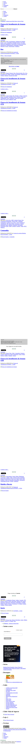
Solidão (6, 355)
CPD (25, 600)
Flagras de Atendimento (6, 44)
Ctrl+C (14, 222)
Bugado (17, 95)
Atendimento (9, 600)
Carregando (3, 477)
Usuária (24, 603)
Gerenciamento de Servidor (12, 692)
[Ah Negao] (7, 681)
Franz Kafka (14, 44)
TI (17, 603)
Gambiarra (12, 98)
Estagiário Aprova (16, 42)
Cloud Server (9, 689)
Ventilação (16, 481)
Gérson (16, 667)
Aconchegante (12, 41)
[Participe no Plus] (3, 740)
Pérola (20, 478)
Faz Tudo (23, 42)
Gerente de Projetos (7, 669)
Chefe (13, 353)
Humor (24, 601)
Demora (2, 601)
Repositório (16, 480)
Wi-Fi (25, 226)
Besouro (11, 73)
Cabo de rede (14, 221)
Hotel (11, 354)
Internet (22, 223)
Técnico (10, 603)
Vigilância (17, 46)
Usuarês (11, 481)
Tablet (10, 226)
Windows (3, 227)
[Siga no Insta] (1, 20)
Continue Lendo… (5, 34)
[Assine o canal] (5, 20)
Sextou (6, 46)
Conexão (15, 477)
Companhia (9, 42)
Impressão (3, 602)
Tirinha (20, 603)
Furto (8, 98)
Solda (15, 99)
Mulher (25, 620)
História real (7, 354)
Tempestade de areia (5, 481)
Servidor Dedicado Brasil (11, 705)
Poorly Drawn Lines (10, 701)
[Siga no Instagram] (5, 740)
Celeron (20, 95)
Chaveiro (25, 95)
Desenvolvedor (19, 73)
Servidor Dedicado (10, 703)
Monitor (10, 225)
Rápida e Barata (6, 484)
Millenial (11, 99)
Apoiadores (5, 5)
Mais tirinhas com (14, 66)
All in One (8, 220)
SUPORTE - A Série (10, 30)
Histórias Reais (9, 488)
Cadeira (17, 600)
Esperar (6, 601)
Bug (2, 49)
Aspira (7, 95)
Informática (18, 602)
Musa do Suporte (16, 668)
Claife (11, 477)
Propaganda (16, 45)
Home (4, 1)
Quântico (2, 480)
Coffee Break (23, 668)
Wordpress (18, 741)
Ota (7, 697)
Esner (18, 477)
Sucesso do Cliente (13, 75)
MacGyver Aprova (5, 99)
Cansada (21, 600)
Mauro (10, 668)
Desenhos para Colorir (11, 690)
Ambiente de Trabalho (20, 41)
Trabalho (10, 355)
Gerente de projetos (17, 233)
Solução (6, 603)
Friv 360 (8, 691)
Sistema (2, 355)
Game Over (17, 98)
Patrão (23, 354)
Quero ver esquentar (9, 480)
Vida (15, 621)
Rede (7, 226)
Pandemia (15, 225)
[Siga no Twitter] (3, 20)
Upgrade (14, 226)
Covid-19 (8, 222)
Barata (2, 42)
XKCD (7, 708)
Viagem (14, 355)
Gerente (12, 74)
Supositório (22, 480)
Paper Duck (8, 698)
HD (7, 223)
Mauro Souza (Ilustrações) (11, 696)
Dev (24, 73)
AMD (12, 220)
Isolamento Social (4, 225)
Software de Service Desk (11, 707)
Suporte (2, 621)
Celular (7, 477)
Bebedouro (21, 476)
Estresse (18, 97)
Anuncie (5, 2)
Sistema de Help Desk (10, 706)
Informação (13, 602)
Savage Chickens (9, 702)
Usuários (18, 226)
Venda (22, 226)
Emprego (22, 353)
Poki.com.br (8, 700)
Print (24, 478)
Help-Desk (14, 601)
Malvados (8, 695)
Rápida (2, 603)
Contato (5, 6)
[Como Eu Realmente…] (14, 682)
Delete (2, 97)
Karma (21, 98)
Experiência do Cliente (5, 74)
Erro (26, 73)
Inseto (20, 354)
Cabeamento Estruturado (6, 221)
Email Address (7, 631)
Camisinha (20, 221)
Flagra (9, 601)
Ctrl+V (18, 222)
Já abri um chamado (21, 44)
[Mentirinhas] (10, 678)
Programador (7, 53)
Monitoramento (9, 45)
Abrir (7, 41)
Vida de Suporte (8, 605)
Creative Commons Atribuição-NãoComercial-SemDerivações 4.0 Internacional (14, 729)
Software (6, 75)
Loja (4, 4)
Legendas (8, 694)
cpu (12, 222)
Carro (5, 42)
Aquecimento (9, 476)
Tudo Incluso (11, 46)
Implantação (15, 354)
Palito (17, 478)
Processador (19, 225)
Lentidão (23, 602)
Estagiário (6, 97)
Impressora (17, 223)
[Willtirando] (7, 679)
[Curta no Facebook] (2, 20)
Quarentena (3, 226)
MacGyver (13, 478)
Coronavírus (3, 222)
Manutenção (3, 45)
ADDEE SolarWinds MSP (11, 687)
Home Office (11, 223)
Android (16, 220)
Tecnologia (14, 603)
